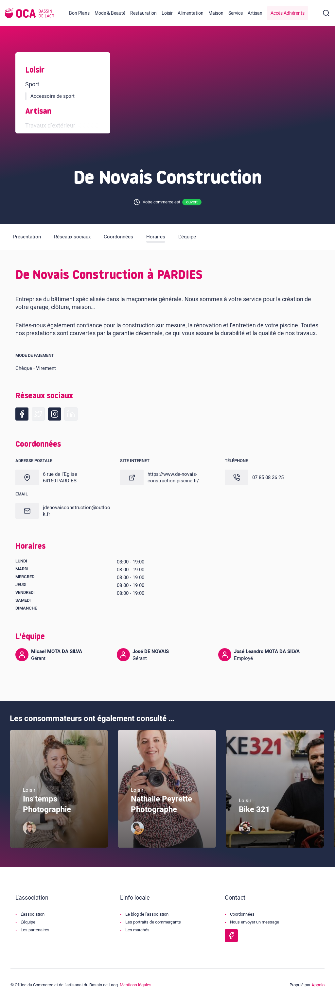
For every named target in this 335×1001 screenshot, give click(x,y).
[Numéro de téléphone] (236, 477)
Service (235, 13)
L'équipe (187, 236)
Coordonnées (118, 236)
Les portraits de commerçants (153, 922)
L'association (32, 914)
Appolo (318, 985)
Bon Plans (79, 13)
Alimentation (190, 13)
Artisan (255, 13)
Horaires (155, 236)
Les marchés (137, 930)
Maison (215, 13)
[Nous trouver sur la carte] (27, 477)
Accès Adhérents (288, 13)
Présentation (27, 236)
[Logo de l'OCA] (29, 13)
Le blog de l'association (146, 914)
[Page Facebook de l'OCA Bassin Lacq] (231, 936)
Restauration (143, 13)
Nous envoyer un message (254, 922)
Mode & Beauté (110, 13)
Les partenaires (35, 930)
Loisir (167, 13)
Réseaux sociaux (72, 236)
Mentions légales (135, 985)
